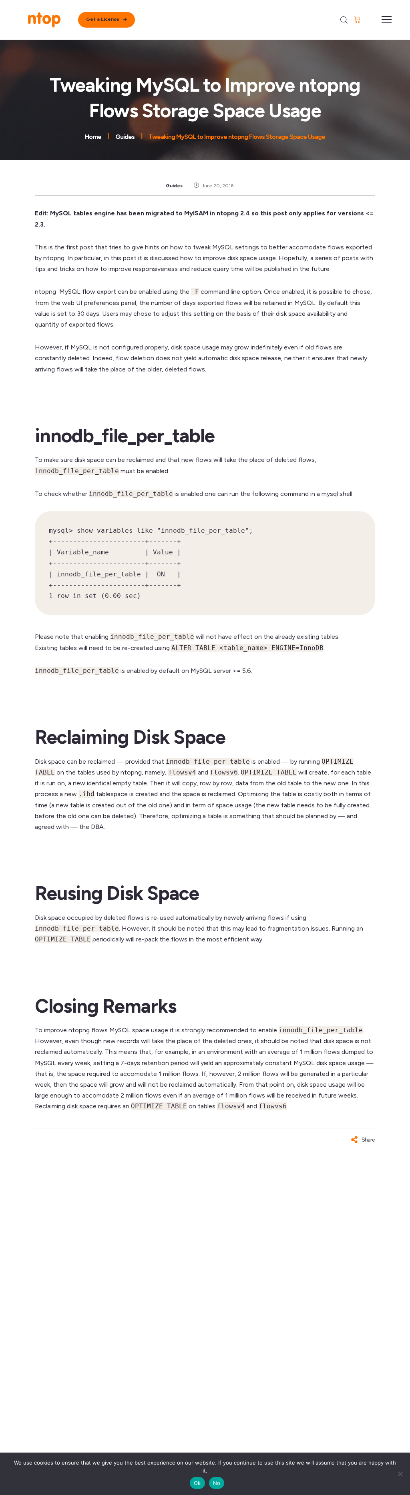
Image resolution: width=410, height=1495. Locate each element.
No (217, 1483)
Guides (174, 185)
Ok (197, 1483)
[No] (400, 1474)
